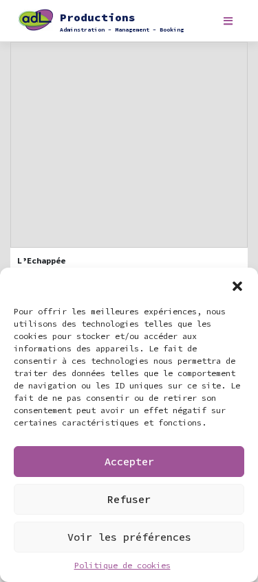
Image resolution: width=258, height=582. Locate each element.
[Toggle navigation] (228, 21)
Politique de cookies (122, 565)
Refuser (129, 499)
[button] (237, 285)
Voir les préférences (129, 537)
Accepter (129, 461)
